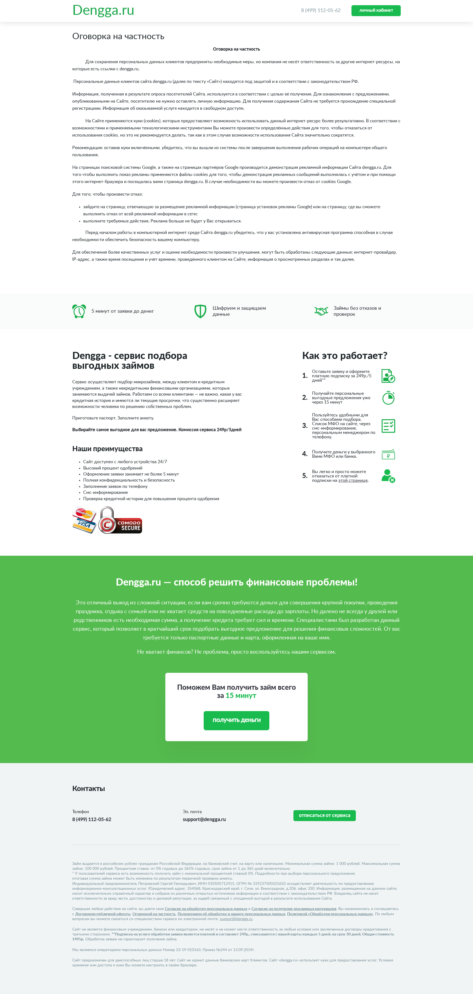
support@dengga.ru (204, 819)
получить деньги (237, 720)
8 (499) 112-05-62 (321, 10)
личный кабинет (376, 10)
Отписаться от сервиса (324, 815)
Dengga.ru (103, 11)
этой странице (353, 480)
